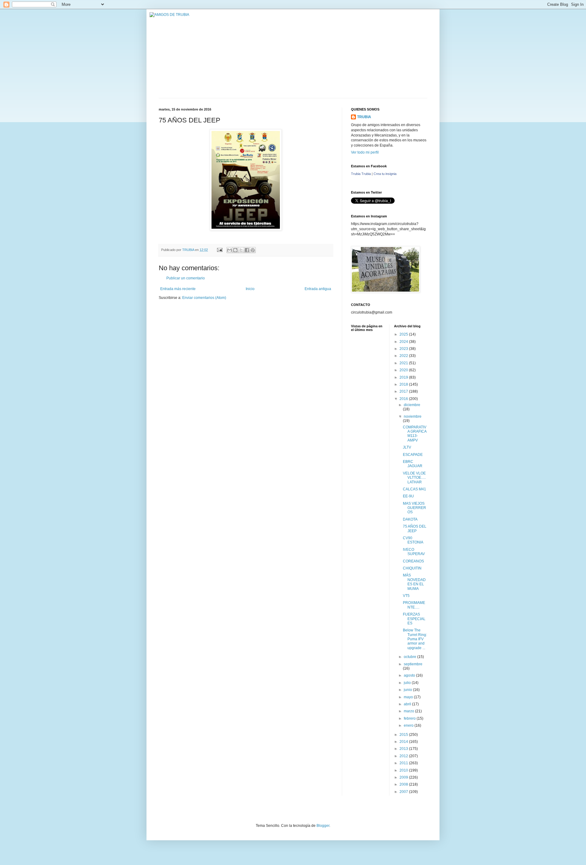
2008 (404, 784)
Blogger (323, 825)
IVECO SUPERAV (414, 551)
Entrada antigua (318, 289)
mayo (409, 697)
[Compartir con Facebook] (247, 250)
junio (408, 690)
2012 (404, 756)
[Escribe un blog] (235, 250)
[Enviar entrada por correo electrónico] (219, 250)
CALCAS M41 (414, 489)
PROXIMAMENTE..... (414, 605)
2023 (404, 349)
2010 (404, 770)
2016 (404, 399)
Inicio (250, 289)
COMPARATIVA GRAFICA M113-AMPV (414, 433)
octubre (410, 657)
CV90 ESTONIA (413, 540)
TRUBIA (364, 117)
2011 (404, 763)
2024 (404, 342)
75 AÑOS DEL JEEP (414, 528)
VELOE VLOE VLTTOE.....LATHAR (414, 477)
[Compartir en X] (241, 250)
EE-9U (408, 496)
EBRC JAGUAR (412, 464)
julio (408, 683)
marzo (409, 711)
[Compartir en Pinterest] (253, 250)
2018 (404, 384)
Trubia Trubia (361, 174)
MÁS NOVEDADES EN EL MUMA (414, 582)
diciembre (412, 405)
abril (408, 704)
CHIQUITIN (412, 568)
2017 (404, 391)
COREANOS (413, 561)
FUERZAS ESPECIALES (414, 618)
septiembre (413, 664)
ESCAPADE (413, 454)
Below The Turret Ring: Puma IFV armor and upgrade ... (415, 639)
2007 (404, 792)
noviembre (412, 416)
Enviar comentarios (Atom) (204, 298)
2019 (404, 377)
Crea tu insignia (385, 174)
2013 (404, 749)
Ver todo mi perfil (365, 152)
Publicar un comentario (185, 278)
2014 (404, 742)
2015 (404, 734)
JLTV (407, 447)
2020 (404, 370)
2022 (404, 356)
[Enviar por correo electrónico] (229, 250)
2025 (404, 334)
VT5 (406, 596)
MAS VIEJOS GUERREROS (414, 507)
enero (409, 725)
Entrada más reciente (178, 289)
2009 (404, 777)
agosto (410, 675)
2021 (404, 363)
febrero (410, 718)
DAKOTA (410, 519)
